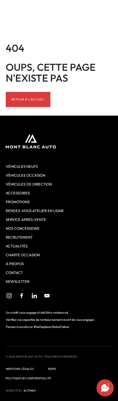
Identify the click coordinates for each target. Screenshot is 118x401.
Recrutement (19, 237)
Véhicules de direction (29, 184)
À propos (15, 263)
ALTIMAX (29, 390)
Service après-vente (26, 219)
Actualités (16, 246)
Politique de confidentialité (28, 378)
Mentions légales (20, 369)
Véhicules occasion (25, 175)
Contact (14, 272)
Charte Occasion (23, 255)
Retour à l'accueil (28, 99)
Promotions (18, 202)
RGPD (52, 369)
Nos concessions (22, 228)
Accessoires (18, 193)
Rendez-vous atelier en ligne (35, 210)
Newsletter (18, 281)
